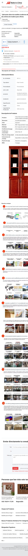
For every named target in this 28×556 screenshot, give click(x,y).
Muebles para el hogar (7, 515)
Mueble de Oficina (14, 11)
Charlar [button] (15, 24)
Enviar (15, 468)
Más (3, 540)
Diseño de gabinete (19, 530)
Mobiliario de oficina (20, 515)
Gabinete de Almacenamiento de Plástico (12, 537)
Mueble (7, 11)
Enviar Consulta (8, 24)
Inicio (3, 11)
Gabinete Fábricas (7, 530)
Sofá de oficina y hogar (7, 512)
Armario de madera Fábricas (9, 534)
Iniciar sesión (6, 63)
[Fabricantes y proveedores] (14, 2)
